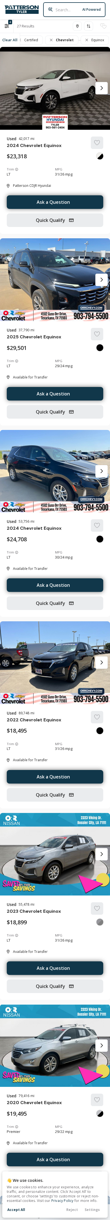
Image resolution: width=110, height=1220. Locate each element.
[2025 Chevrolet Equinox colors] (99, 347)
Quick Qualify (51, 220)
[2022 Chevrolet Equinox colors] (99, 730)
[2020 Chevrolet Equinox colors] (99, 1113)
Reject (72, 1209)
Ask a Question (53, 202)
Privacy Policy (62, 1200)
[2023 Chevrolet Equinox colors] (99, 922)
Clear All (9, 39)
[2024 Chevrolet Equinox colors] (99, 156)
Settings (92, 1209)
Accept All (16, 1209)
